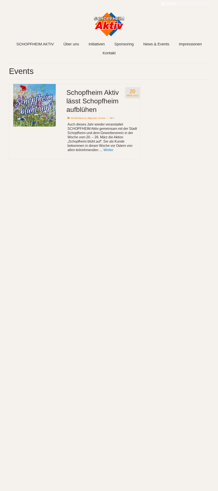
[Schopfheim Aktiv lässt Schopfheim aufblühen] (34, 105)
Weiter (108, 150)
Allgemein (92, 118)
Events (102, 118)
